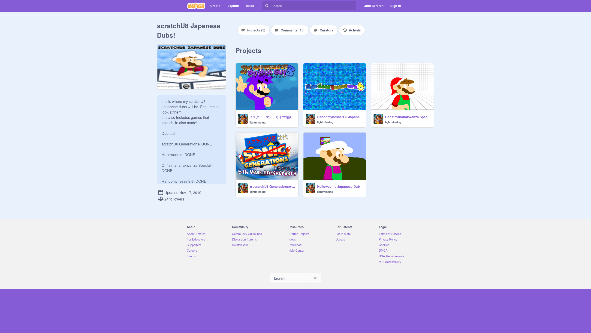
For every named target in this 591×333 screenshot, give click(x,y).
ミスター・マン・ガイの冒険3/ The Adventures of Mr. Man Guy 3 (273, 116)
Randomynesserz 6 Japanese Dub (340, 116)
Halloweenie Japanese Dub (338, 186)
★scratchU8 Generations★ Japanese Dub (273, 186)
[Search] (266, 5)
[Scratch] (196, 6)
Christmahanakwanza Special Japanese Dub (408, 116)
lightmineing (257, 122)
